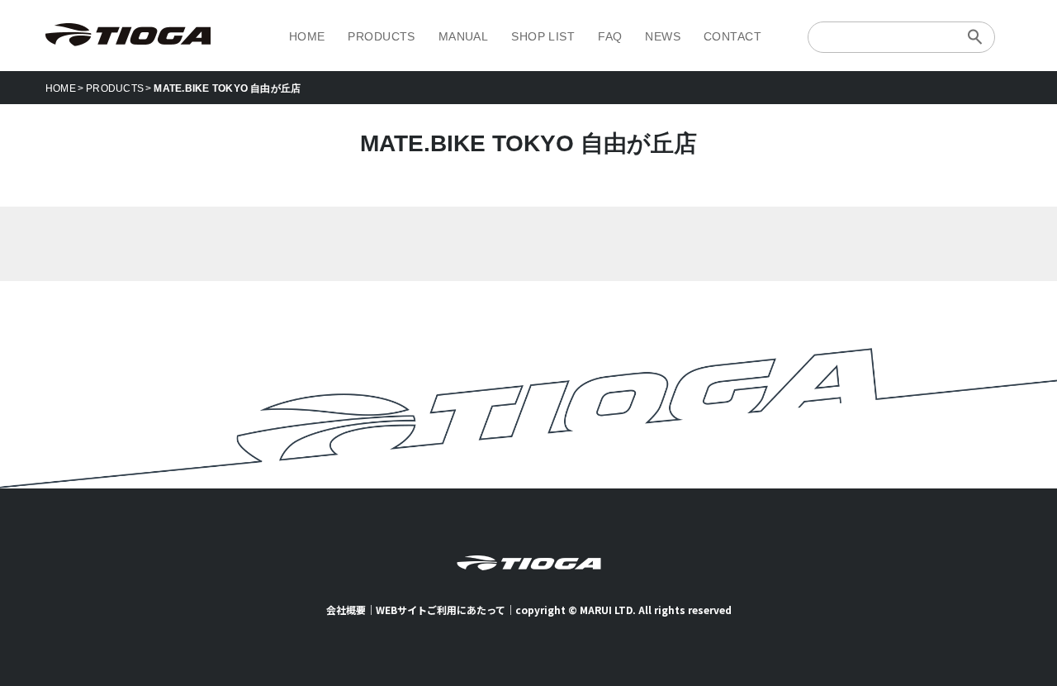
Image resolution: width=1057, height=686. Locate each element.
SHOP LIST (543, 36)
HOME (307, 36)
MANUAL (463, 36)
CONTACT (732, 36)
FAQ (610, 36)
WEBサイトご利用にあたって (440, 610)
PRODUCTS (381, 36)
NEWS (662, 36)
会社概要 (346, 610)
